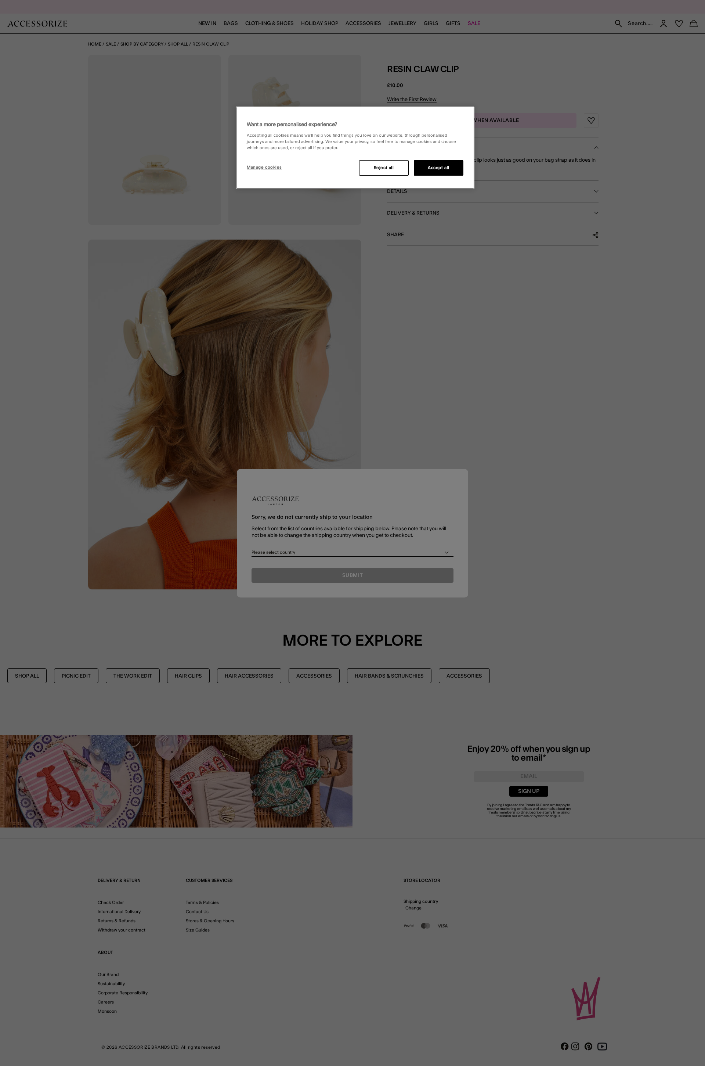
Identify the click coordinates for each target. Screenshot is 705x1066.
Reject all (384, 168)
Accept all (438, 168)
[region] (355, 148)
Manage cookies (264, 167)
